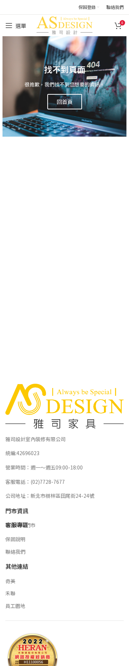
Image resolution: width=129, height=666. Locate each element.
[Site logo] (64, 24)
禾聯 (10, 593)
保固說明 (15, 539)
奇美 (10, 581)
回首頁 (65, 101)
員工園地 (15, 605)
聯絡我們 (15, 551)
